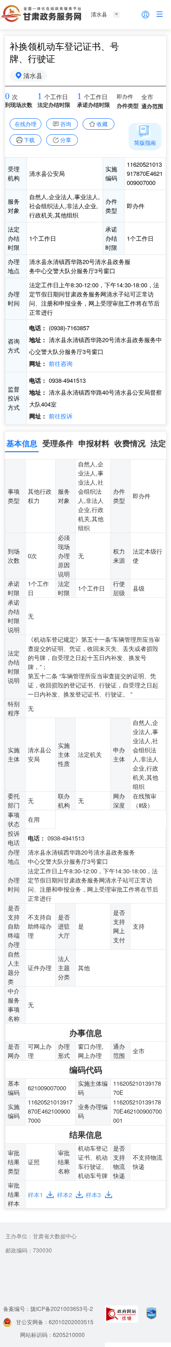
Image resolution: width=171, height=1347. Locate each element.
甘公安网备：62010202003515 (54, 1322)
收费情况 (129, 443)
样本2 (64, 1194)
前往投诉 (60, 416)
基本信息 (21, 443)
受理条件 (57, 443)
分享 (65, 139)
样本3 (93, 1194)
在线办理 (25, 123)
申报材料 (93, 443)
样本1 (35, 1194)
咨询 (65, 123)
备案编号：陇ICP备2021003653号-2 (48, 1308)
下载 (29, 139)
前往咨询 (60, 363)
